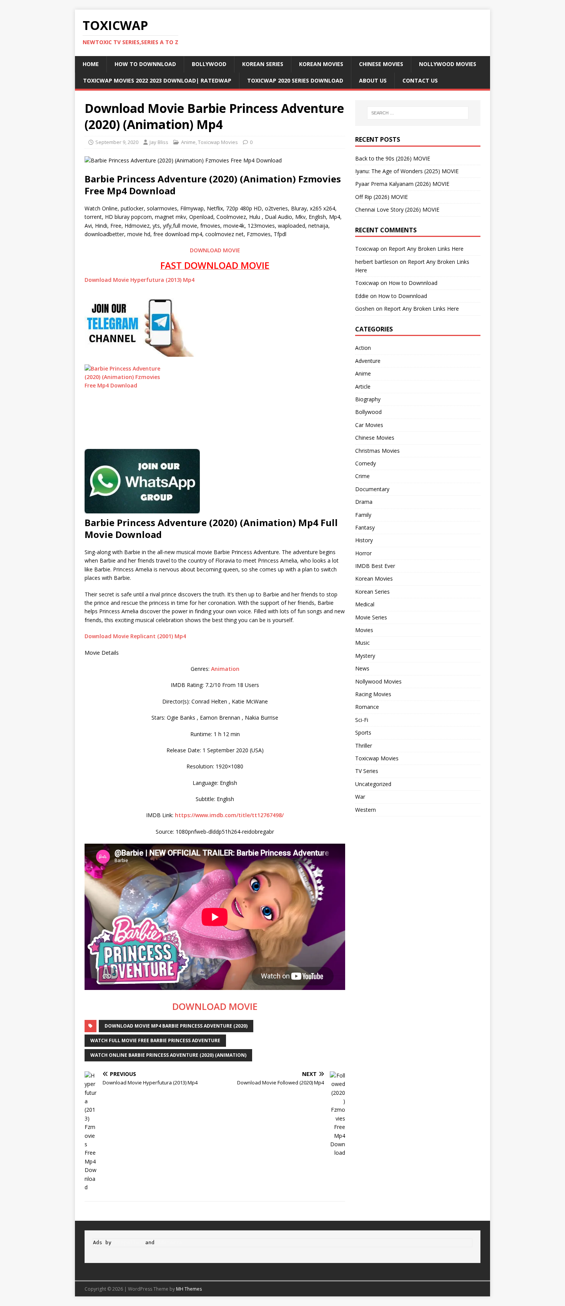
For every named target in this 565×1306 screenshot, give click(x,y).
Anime (188, 142)
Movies (364, 630)
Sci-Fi (361, 719)
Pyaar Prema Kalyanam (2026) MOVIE (402, 183)
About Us (373, 80)
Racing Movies (373, 694)
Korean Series (262, 64)
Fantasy (365, 527)
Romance (367, 706)
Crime (362, 476)
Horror (363, 553)
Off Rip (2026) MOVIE (381, 196)
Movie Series (371, 617)
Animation (225, 668)
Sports (363, 732)
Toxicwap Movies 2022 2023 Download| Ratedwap (157, 80)
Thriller (363, 745)
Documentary (372, 489)
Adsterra (170, 1242)
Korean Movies (321, 64)
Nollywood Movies (447, 64)
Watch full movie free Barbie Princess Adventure (155, 1040)
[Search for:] (417, 112)
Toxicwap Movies (218, 142)
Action (363, 347)
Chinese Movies (381, 64)
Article (363, 386)
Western (365, 809)
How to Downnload (145, 64)
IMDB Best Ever (375, 565)
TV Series (366, 771)
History (364, 540)
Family (363, 514)
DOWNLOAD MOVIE (215, 250)
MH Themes (189, 1289)
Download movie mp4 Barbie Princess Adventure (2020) (176, 1026)
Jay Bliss (159, 142)
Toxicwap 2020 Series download (295, 80)
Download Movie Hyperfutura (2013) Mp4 (139, 279)
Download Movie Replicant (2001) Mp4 (135, 636)
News (362, 668)
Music (362, 642)
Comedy (365, 463)
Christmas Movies (377, 450)
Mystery (365, 655)
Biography (368, 399)
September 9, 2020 (116, 142)
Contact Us (420, 80)
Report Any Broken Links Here (426, 248)
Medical (364, 604)
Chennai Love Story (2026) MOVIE (397, 209)
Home (91, 64)
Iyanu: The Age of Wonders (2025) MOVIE (407, 171)
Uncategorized (373, 784)
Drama (363, 501)
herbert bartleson (376, 261)
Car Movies (369, 425)
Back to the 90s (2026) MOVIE (392, 158)
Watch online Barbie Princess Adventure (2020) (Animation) (168, 1055)
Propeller (128, 1242)
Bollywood (209, 64)
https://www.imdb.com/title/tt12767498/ (229, 815)
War (360, 796)
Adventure (368, 360)
